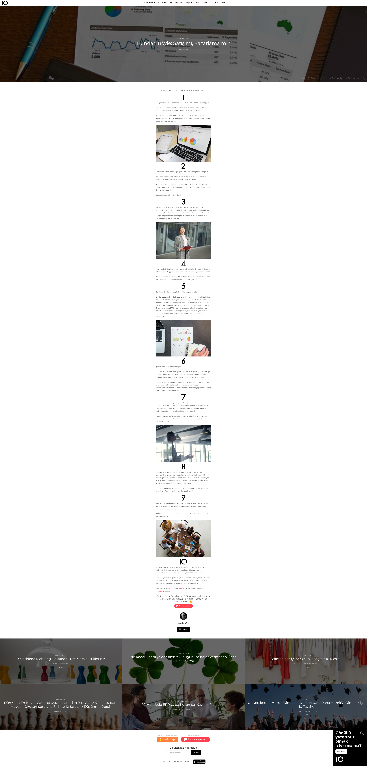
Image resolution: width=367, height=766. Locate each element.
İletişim (186, 761)
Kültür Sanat (176, 3)
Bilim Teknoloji (151, 3)
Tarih (223, 3)
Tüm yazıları (183, 629)
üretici (338, 78)
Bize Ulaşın (341, 751)
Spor (197, 3)
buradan (182, 588)
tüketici (321, 78)
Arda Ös (181, 50)
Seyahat (206, 3)
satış (313, 78)
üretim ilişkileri (358, 78)
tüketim (330, 78)
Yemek (215, 3)
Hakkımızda (178, 761)
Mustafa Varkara (186, 709)
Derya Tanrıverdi (309, 711)
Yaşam (189, 3)
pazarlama (305, 78)
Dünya (165, 3)
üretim (346, 78)
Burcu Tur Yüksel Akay (63, 664)
